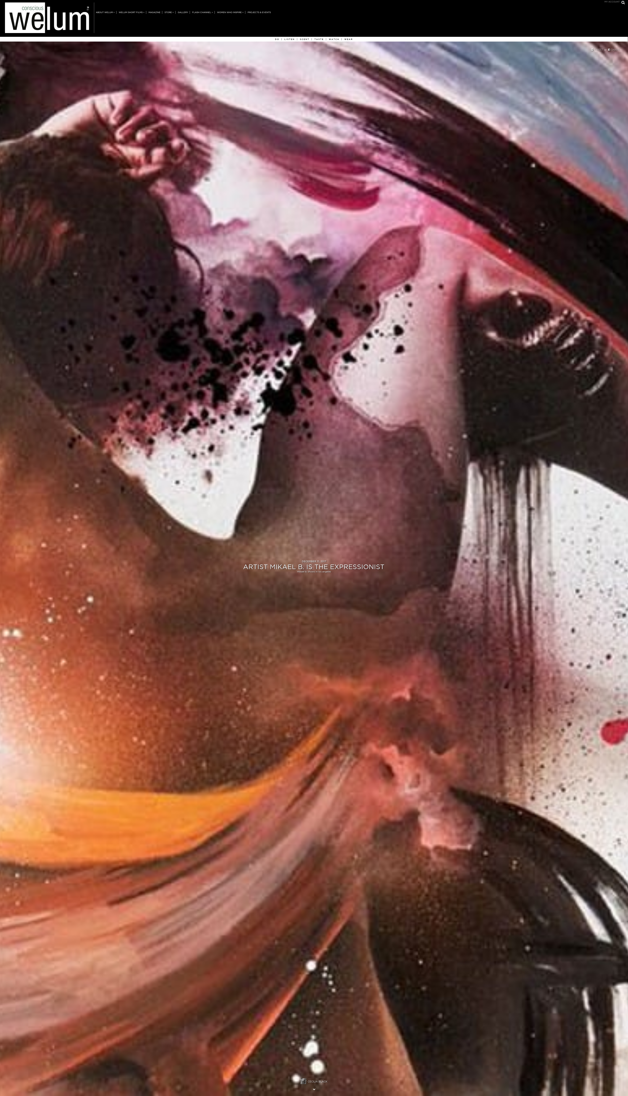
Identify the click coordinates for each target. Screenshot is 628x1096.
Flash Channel (201, 12)
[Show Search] (622, 2)
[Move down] (314, 1089)
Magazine (154, 12)
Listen (289, 39)
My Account (612, 1)
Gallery (183, 12)
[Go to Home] (47, 19)
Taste (319, 39)
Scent (304, 39)
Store (168, 12)
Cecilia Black (317, 1081)
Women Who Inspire (229, 12)
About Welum (104, 12)
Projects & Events (259, 12)
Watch (334, 39)
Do (277, 39)
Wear (348, 39)
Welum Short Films (131, 12)
